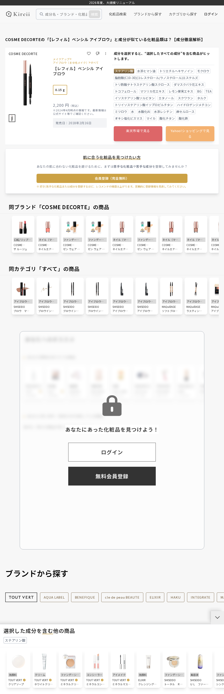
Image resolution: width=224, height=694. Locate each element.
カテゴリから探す (183, 14)
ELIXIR (155, 597)
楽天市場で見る (138, 130)
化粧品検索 (118, 14)
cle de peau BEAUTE (122, 597)
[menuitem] (117, 14)
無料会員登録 (111, 476)
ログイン (211, 14)
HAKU (176, 597)
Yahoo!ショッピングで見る (190, 133)
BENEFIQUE (85, 597)
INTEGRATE (200, 597)
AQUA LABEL (54, 597)
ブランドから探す (148, 14)
